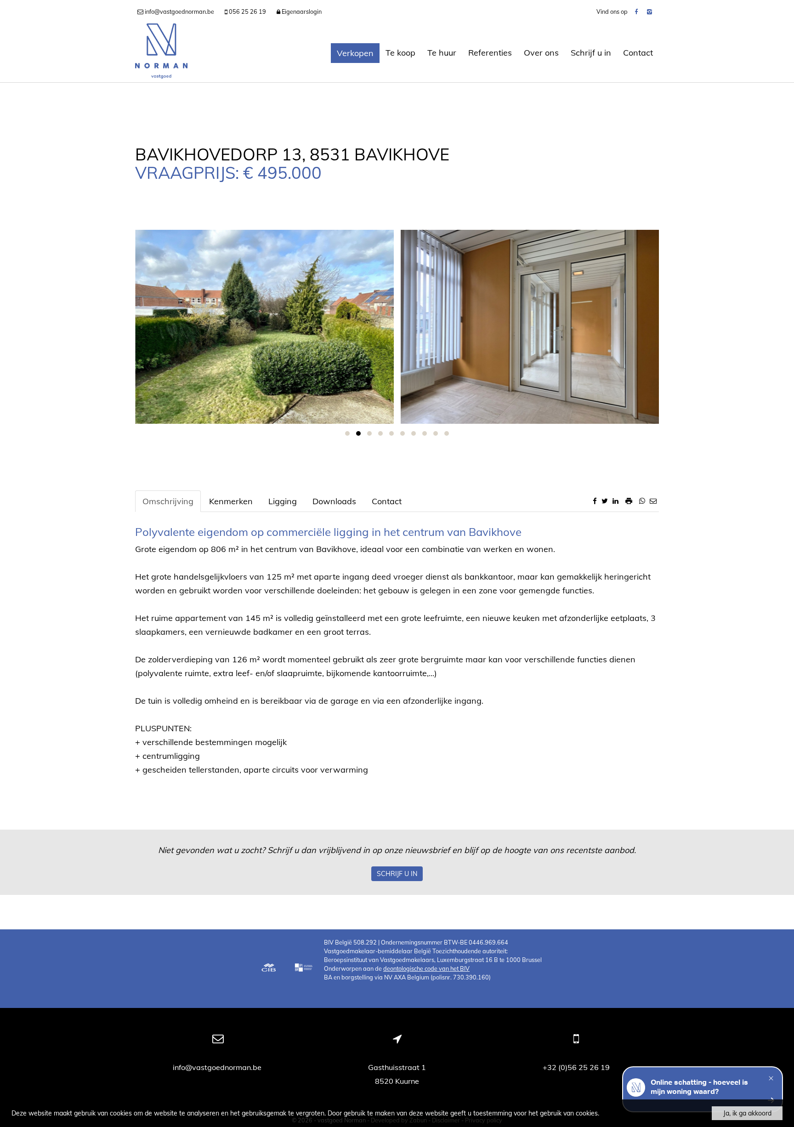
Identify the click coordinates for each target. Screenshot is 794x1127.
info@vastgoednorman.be (218, 1067)
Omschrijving (167, 501)
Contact (638, 52)
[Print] (629, 501)
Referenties (490, 52)
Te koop (400, 52)
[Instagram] (649, 11)
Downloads (334, 501)
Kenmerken (231, 501)
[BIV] (304, 968)
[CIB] (268, 968)
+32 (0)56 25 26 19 (576, 1067)
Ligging (282, 501)
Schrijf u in (591, 52)
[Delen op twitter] (604, 501)
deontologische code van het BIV (426, 968)
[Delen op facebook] (594, 501)
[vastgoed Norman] (161, 53)
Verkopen (355, 53)
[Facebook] (636, 11)
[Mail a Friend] (653, 501)
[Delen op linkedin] (615, 501)
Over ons (541, 52)
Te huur (441, 52)
